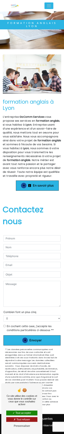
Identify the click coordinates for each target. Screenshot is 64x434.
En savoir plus (43, 185)
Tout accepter (23, 413)
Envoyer (35, 340)
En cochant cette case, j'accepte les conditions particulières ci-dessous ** (30, 328)
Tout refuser (23, 419)
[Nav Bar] (48, 5)
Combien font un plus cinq (19, 312)
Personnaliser (22, 425)
